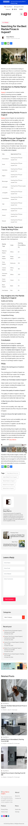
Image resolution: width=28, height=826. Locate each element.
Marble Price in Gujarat (8, 484)
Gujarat (3, 92)
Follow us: (8, 9)
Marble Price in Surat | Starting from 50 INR (13, 774)
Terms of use (4, 812)
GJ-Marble (5, 22)
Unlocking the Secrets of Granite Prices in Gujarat (10, 545)
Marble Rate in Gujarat (8, 488)
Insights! (6, 14)
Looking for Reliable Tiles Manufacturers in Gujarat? (17, 536)
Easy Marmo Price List (12, 473)
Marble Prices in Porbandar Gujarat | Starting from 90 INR (13, 649)
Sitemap (17, 812)
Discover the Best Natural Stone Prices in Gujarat (14, 706)
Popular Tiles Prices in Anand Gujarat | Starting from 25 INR (13, 637)
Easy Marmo (10, 37)
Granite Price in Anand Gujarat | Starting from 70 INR (14, 643)
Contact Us (18, 798)
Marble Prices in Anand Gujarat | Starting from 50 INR (14, 654)
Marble (3, 118)
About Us (17, 796)
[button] (25, 14)
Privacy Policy (4, 809)
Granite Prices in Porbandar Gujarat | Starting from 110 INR (13, 631)
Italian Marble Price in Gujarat (10, 477)
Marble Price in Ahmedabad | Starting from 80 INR (12, 740)
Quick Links (18, 809)
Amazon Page (14, 3)
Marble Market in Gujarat (9, 481)
